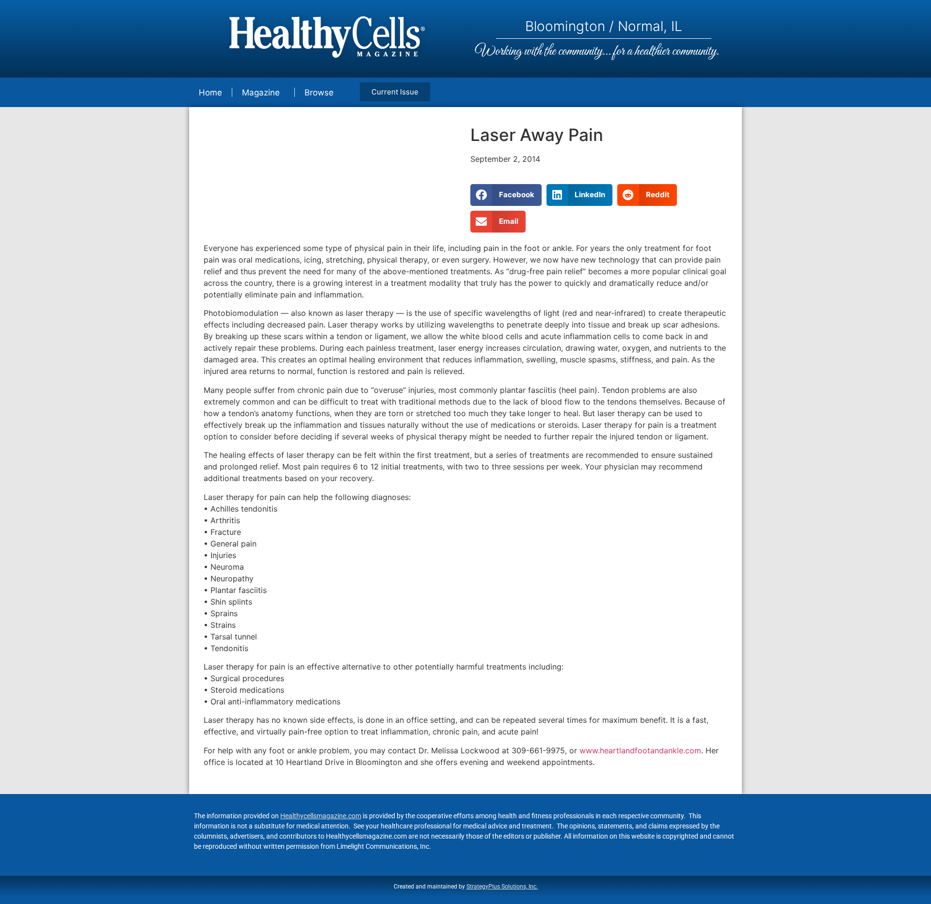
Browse (319, 92)
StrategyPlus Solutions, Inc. (502, 886)
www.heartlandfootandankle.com (640, 750)
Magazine (261, 92)
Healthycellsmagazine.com (320, 816)
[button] (506, 195)
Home (210, 92)
